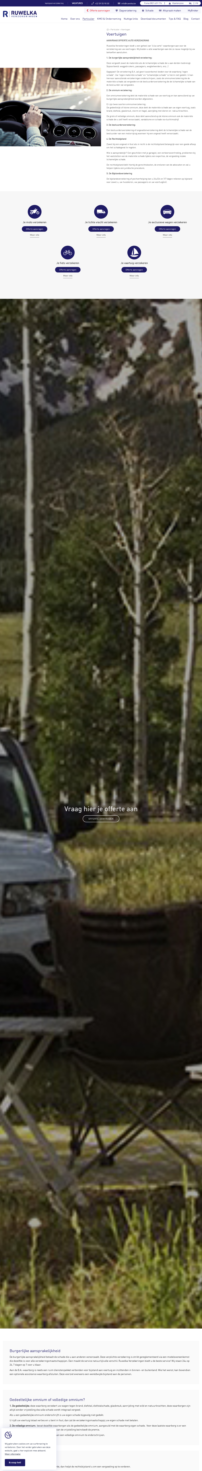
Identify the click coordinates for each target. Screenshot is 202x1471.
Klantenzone (177, 3)
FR (196, 3)
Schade (149, 10)
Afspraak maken (172, 10)
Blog (185, 18)
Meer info (34, 234)
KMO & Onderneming (109, 18)
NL (190, 3)
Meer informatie (12, 1453)
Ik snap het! (15, 1462)
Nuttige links (131, 18)
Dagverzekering (127, 10)
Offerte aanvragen (100, 10)
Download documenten (153, 18)
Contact (195, 18)
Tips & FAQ (175, 18)
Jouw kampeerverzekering (51, 3)
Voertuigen (125, 29)
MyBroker (193, 10)
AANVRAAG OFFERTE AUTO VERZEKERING (127, 40)
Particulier (88, 18)
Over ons (75, 18)
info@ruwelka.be (128, 3)
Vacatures (77, 3)
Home (64, 18)
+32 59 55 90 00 (101, 3)
